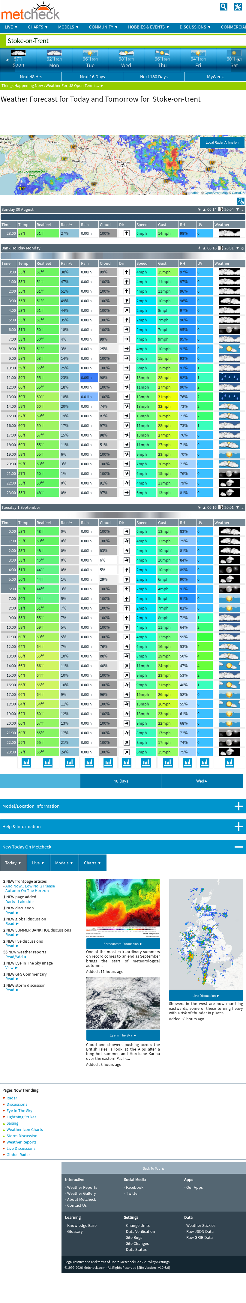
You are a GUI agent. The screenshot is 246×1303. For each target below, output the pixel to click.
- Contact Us (76, 1205)
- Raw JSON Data (199, 1231)
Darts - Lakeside (19, 901)
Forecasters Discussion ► (123, 943)
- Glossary (74, 1231)
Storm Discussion (22, 1135)
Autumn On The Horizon (27, 890)
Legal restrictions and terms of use (90, 1262)
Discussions (17, 1104)
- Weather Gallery (80, 1193)
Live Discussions (21, 1148)
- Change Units (137, 1225)
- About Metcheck (80, 1199)
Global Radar (18, 1154)
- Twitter (131, 1193)
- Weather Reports (81, 1187)
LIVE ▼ (11, 27)
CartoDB (238, 192)
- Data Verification (139, 1231)
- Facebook (133, 1187)
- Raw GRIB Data (198, 1237)
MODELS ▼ (69, 27)
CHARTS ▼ (38, 27)
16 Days (121, 781)
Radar (12, 1098)
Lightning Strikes (21, 1117)
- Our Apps (193, 1187)
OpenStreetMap (216, 192)
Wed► (202, 781)
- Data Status (135, 1249)
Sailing (12, 1123)
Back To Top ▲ (154, 1168)
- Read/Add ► (15, 956)
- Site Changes (136, 1243)
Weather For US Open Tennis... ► (75, 85)
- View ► (11, 967)
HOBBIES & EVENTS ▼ (149, 27)
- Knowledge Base (81, 1225)
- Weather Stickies (199, 1225)
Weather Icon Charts (25, 1129)
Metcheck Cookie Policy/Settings (145, 1262)
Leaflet (194, 192)
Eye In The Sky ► (123, 1035)
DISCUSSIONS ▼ (196, 27)
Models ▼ (64, 863)
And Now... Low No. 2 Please (30, 886)
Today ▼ (13, 863)
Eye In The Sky (19, 1110)
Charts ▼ (93, 863)
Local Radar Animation (222, 142)
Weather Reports (22, 1142)
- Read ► (11, 912)
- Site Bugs (133, 1237)
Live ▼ (38, 863)
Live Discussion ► (206, 995)
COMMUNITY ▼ (103, 27)
